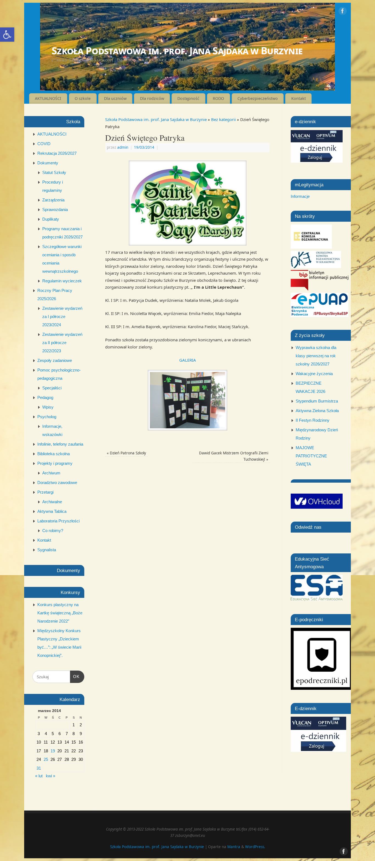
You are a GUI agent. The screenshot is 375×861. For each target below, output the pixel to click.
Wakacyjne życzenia (314, 373)
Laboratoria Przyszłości (58, 521)
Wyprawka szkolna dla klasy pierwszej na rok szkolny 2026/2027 (316, 355)
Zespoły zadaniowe (54, 360)
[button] (7, 34)
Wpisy (48, 407)
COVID (44, 143)
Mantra (233, 846)
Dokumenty (47, 163)
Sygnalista (46, 549)
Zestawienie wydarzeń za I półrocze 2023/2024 (62, 316)
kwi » (50, 775)
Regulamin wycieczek (62, 280)
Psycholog (46, 416)
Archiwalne (52, 501)
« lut (39, 775)
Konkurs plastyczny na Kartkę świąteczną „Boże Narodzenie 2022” (59, 612)
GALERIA (187, 360)
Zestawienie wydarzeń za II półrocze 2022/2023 (62, 342)
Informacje (300, 196)
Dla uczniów (115, 98)
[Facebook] (342, 12)
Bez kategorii (223, 119)
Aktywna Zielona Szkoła (317, 410)
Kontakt (298, 98)
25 (46, 759)
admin (122, 147)
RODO (218, 98)
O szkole (83, 98)
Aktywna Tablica (51, 511)
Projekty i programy (54, 463)
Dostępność (188, 98)
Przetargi (45, 492)
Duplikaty (50, 219)
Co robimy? (52, 530)
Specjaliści (51, 388)
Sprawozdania (55, 209)
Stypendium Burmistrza (317, 401)
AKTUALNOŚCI (48, 98)
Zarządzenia (53, 200)
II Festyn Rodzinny (312, 420)
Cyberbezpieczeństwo (257, 98)
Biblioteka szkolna (53, 453)
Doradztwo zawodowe (57, 482)
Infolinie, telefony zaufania (60, 444)
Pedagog (45, 397)
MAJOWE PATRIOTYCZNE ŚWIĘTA (311, 455)
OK (75, 676)
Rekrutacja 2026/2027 (57, 153)
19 (53, 751)
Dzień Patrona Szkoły (126, 453)
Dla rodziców (152, 98)
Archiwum (51, 473)
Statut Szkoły (54, 172)
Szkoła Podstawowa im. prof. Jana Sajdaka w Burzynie (177, 50)
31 (39, 768)
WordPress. (255, 846)
